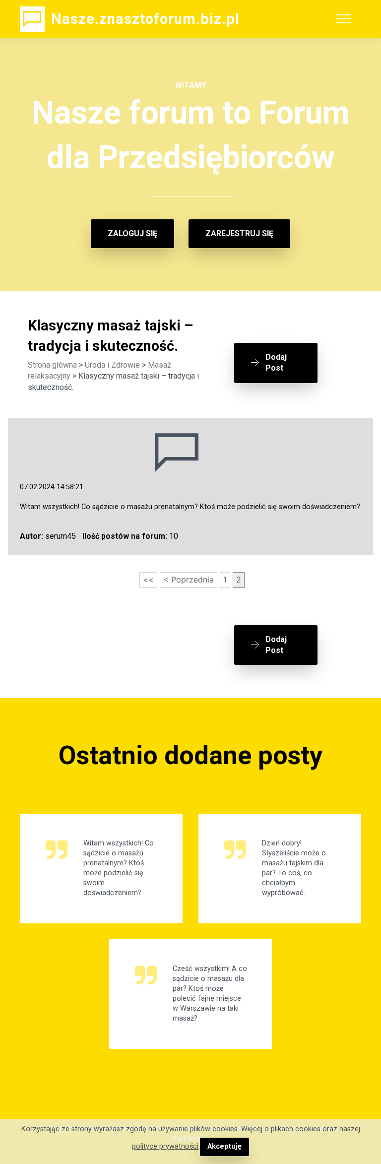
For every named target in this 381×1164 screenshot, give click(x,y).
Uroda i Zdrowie (112, 365)
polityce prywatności (165, 1146)
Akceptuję (224, 1146)
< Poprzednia (188, 579)
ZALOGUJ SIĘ (132, 233)
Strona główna (52, 365)
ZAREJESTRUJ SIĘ (239, 233)
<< (148, 579)
